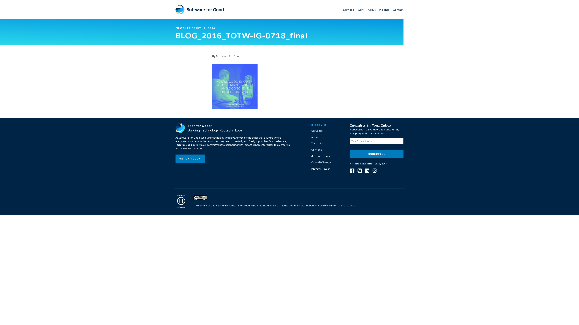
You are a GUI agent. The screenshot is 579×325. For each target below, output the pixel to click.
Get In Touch (190, 158)
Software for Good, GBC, (242, 205)
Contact (398, 10)
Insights (384, 10)
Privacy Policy (321, 168)
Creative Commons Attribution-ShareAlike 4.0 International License (317, 205)
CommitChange (321, 162)
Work (361, 10)
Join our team (320, 156)
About (372, 10)
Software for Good (228, 56)
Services (348, 10)
